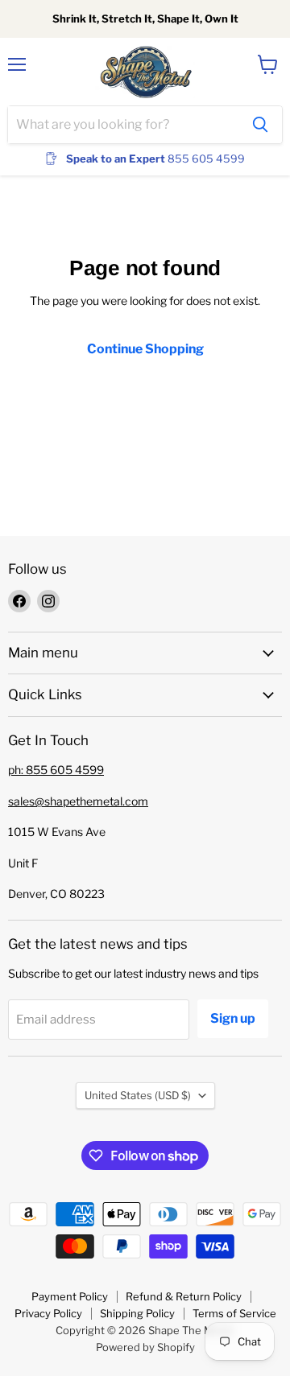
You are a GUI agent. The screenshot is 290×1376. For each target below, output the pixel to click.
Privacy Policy (48, 1313)
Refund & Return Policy (184, 1296)
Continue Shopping (145, 348)
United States (138, 1095)
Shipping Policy (137, 1313)
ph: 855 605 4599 (56, 770)
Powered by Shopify (145, 1347)
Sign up (232, 1018)
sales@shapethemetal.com (78, 801)
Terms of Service (234, 1313)
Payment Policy (69, 1296)
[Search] (260, 124)
